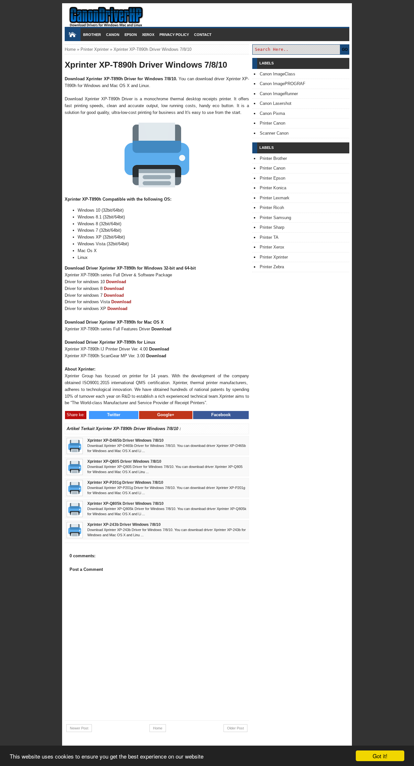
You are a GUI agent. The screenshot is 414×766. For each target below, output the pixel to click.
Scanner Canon (274, 133)
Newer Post (79, 728)
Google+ (165, 414)
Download (116, 281)
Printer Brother (273, 158)
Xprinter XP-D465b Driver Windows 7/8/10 (125, 440)
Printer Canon (272, 123)
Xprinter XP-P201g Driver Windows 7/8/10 (125, 482)
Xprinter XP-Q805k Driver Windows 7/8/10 (125, 503)
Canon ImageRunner (279, 93)
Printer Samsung (275, 217)
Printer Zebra (272, 266)
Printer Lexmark (274, 197)
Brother (92, 35)
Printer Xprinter (95, 49)
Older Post (235, 728)
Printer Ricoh (272, 207)
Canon (112, 35)
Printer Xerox (272, 247)
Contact (203, 35)
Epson (131, 35)
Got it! (380, 756)
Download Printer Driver (207, 13)
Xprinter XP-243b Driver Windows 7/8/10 (124, 524)
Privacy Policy (174, 35)
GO (345, 49)
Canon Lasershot (275, 103)
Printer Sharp (272, 227)
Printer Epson (272, 178)
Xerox (148, 35)
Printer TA (269, 237)
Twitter (113, 414)
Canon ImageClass (277, 74)
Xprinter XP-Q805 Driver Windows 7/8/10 (124, 461)
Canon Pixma (272, 113)
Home (70, 49)
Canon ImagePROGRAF (282, 83)
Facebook (221, 414)
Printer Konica (273, 187)
